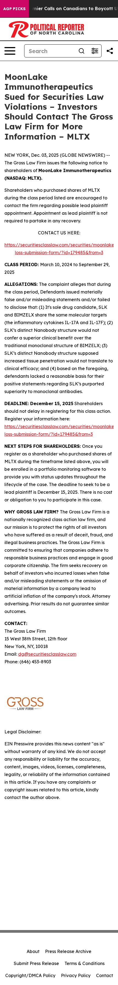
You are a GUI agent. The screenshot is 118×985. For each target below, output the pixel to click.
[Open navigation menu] (9, 50)
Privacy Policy (76, 975)
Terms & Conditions (84, 963)
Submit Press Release (36, 963)
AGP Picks (14, 8)
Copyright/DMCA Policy (30, 975)
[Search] (81, 51)
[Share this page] (110, 50)
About (33, 951)
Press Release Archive (68, 951)
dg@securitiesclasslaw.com (47, 654)
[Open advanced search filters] (94, 51)
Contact (104, 975)
